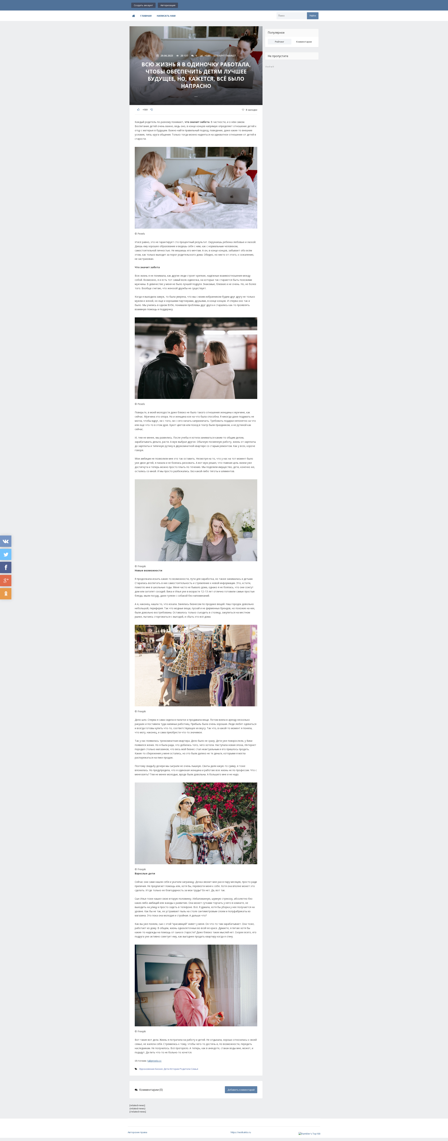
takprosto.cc (155, 1060)
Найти (313, 15)
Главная (146, 15)
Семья (194, 1068)
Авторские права (137, 1132)
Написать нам (166, 15)
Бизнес (159, 1068)
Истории (174, 1068)
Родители (185, 1068)
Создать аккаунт (143, 5)
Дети (166, 1068)
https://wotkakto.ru (241, 1132)
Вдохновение (147, 1068)
